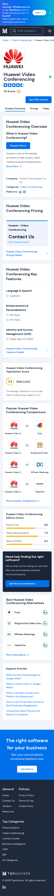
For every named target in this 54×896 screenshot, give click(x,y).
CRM (5, 849)
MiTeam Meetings (25, 634)
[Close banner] (49, 12)
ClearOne (20, 645)
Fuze (17, 612)
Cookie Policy (26, 806)
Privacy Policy (26, 795)
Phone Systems (10, 827)
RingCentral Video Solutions (31, 623)
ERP (4, 854)
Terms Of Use (26, 800)
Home (5, 795)
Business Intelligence (14, 843)
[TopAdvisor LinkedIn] (4, 887)
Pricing (34, 108)
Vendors (7, 806)
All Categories (10, 860)
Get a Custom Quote (19, 242)
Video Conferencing (31, 186)
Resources (8, 811)
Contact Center (11, 838)
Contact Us (8, 800)
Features (48, 108)
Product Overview (15, 108)
